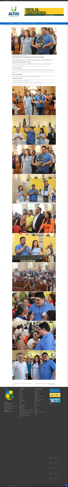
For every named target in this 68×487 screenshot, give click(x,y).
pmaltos (19, 58)
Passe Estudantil (21, 417)
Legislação (36, 392)
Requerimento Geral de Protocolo (23, 412)
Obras (35, 405)
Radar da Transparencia (20, 23)
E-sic (35, 390)
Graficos (20, 395)
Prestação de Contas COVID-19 (23, 406)
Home (6, 23)
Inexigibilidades (21, 407)
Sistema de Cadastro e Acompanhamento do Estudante (25, 409)
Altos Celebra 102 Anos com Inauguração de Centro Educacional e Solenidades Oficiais (22, 384)
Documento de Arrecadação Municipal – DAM (40, 411)
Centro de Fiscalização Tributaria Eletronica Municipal (25, 411)
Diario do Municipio (21, 396)
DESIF (40, 23)
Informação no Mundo (37, 393)
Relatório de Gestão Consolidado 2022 (39, 396)
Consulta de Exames (21, 414)
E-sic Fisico (36, 395)
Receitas (20, 391)
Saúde (35, 406)
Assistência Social (24, 55)
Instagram (44, 23)
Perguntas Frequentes (37, 394)
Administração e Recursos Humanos (17, 55)
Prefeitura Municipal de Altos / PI (12, 485)
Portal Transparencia (11, 23)
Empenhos (20, 393)
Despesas (20, 390)
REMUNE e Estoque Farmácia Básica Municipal (31, 23)
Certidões (36, 410)
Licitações (20, 398)
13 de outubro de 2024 (14, 58)
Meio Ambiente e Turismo (38, 404)
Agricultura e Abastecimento (38, 400)
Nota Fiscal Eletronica (21, 410)
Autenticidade (36, 413)
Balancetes (20, 394)
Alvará (35, 412)
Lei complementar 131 (37, 391)
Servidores (20, 392)
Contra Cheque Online (21, 408)
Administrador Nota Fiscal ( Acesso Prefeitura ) (24, 413)
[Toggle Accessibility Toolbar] (66, 485)
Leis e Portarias (21, 397)
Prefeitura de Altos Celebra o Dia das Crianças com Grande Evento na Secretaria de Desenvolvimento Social (45, 384)
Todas (35, 407)
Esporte (35, 403)
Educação (36, 402)
